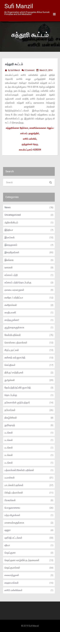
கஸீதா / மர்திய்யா (14, 297)
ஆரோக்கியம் (11, 222)
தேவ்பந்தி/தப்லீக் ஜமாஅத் (18, 387)
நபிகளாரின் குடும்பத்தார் (17, 402)
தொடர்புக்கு (11, 395)
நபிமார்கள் (10, 410)
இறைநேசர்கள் (12, 252)
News (8, 207)
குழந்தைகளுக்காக (14, 327)
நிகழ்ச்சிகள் (11, 417)
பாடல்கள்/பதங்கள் (14, 485)
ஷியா (7, 545)
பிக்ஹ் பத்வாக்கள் (14, 492)
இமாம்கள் (10, 237)
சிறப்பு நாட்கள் (12, 350)
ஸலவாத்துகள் (12, 575)
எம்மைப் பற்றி (11, 274)
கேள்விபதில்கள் (13, 334)
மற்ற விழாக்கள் (12, 515)
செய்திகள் (10, 365)
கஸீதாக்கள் (11, 305)
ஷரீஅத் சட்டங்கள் (13, 537)
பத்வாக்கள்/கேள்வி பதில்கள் (19, 470)
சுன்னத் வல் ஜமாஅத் (15, 357)
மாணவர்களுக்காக (14, 522)
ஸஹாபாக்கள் (12, 582)
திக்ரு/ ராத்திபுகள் (14, 372)
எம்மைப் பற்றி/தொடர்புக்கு (18, 282)
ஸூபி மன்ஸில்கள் (13, 590)
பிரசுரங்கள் (10, 500)
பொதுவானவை (12, 507)
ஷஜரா (8, 530)
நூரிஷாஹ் (10, 425)
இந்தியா (9, 229)
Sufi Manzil (15, 70)
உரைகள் (9, 267)
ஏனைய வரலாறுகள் (14, 289)
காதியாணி (10, 312)
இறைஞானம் (11, 244)
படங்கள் (9, 432)
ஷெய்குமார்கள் (12, 567)
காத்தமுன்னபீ (12, 319)
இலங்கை (9, 260)
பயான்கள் (10, 477)
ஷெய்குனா (10, 552)
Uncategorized (13, 214)
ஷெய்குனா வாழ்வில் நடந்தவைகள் (22, 560)
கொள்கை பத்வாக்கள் (16, 342)
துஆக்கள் (10, 380)
